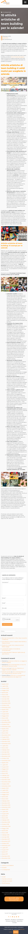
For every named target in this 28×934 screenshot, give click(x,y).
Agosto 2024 (5, 728)
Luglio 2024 (5, 730)
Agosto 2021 (5, 762)
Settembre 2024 (6, 726)
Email (4, 603)
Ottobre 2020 (5, 784)
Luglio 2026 (5, 686)
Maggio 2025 (5, 716)
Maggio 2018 (5, 828)
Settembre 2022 (6, 743)
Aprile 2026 (5, 692)
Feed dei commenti (7, 881)
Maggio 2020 (5, 794)
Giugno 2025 (5, 713)
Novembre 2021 (6, 756)
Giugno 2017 (5, 849)
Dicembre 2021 (6, 754)
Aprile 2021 (5, 771)
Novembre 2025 (6, 703)
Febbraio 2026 (5, 696)
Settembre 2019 (6, 807)
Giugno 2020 (5, 792)
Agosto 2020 (5, 788)
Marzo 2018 (5, 832)
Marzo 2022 (5, 747)
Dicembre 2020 (6, 779)
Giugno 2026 (5, 688)
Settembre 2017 (6, 845)
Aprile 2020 (5, 796)
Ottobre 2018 (5, 824)
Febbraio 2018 (5, 835)
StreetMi (4, 867)
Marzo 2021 (5, 773)
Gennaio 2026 (5, 699)
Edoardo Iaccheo (6, 671)
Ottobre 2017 (5, 843)
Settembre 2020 (6, 786)
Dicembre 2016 (6, 856)
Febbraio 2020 (6, 801)
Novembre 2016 (6, 858)
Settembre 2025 (6, 707)
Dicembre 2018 (6, 822)
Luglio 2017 (5, 847)
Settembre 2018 (6, 826)
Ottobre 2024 (5, 724)
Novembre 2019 (6, 805)
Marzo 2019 (5, 818)
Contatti (14, 922)
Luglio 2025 (5, 711)
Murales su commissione (17, 919)
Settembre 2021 (6, 760)
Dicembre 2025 (6, 701)
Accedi (3, 876)
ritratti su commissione (8, 865)
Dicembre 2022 (6, 741)
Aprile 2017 (5, 852)
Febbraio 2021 (5, 775)
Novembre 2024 (6, 722)
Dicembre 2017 (6, 839)
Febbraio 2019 (5, 820)
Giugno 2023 (5, 737)
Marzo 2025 (5, 718)
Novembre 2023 (6, 735)
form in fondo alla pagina (17, 57)
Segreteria (5, 37)
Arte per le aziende (11, 921)
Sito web (4, 608)
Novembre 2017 (6, 841)
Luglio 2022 (5, 745)
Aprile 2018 (5, 830)
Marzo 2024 (5, 733)
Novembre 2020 (6, 781)
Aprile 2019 (5, 815)
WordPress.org (6, 883)
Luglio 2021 (5, 764)
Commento (5, 582)
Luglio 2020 (5, 790)
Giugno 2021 (5, 767)
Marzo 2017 (5, 854)
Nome (4, 598)
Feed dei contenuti (7, 879)
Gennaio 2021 (5, 777)
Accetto (16, 932)
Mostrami (7, 919)
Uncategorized (6, 12)
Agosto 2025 (5, 709)
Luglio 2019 (5, 811)
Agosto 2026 (5, 684)
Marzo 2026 (5, 694)
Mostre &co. (20, 921)
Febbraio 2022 (5, 750)
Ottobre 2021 (5, 758)
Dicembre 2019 (6, 803)
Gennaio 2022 (5, 752)
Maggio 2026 (5, 690)
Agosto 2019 (5, 809)
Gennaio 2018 (5, 837)
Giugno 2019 (5, 813)
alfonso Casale (5, 668)
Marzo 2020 (5, 798)
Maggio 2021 (5, 769)
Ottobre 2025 (5, 705)
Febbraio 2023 (5, 739)
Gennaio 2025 (5, 720)
